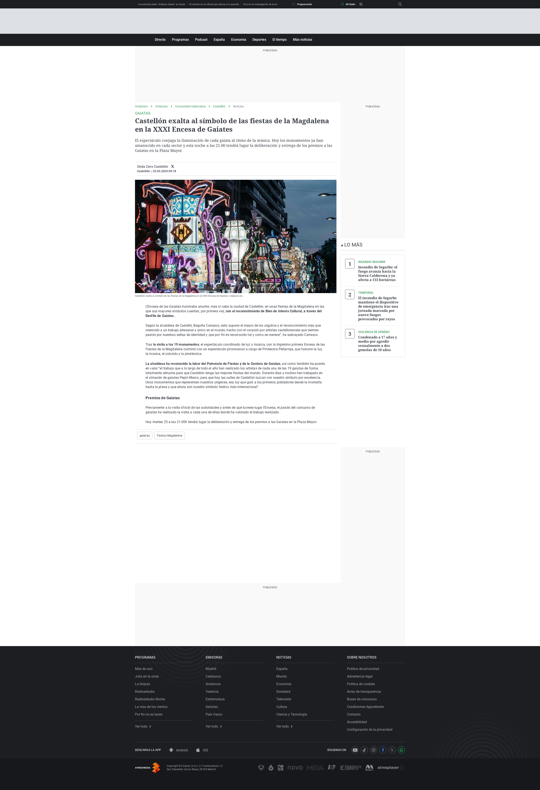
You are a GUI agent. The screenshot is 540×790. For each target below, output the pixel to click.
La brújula (142, 684)
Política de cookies (361, 684)
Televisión (283, 699)
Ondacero (141, 106)
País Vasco (214, 714)
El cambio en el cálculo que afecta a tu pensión (214, 4)
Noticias (238, 106)
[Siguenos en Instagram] (373, 749)
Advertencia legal (360, 676)
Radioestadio (145, 692)
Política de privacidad (363, 669)
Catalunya (213, 676)
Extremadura (215, 699)
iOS (205, 750)
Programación (304, 4)
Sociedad (283, 692)
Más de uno (144, 669)
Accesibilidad (357, 722)
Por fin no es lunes (148, 714)
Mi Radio (350, 4)
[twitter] (172, 166)
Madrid (211, 669)
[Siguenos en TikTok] (364, 749)
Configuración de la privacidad (369, 730)
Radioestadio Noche (150, 699)
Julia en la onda (147, 676)
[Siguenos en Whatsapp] (401, 749)
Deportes (259, 40)
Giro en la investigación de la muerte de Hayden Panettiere (274, 4)
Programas (180, 40)
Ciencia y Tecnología (291, 714)
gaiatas (145, 435)
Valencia (212, 692)
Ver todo (141, 726)
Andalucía (213, 684)
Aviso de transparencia (364, 692)
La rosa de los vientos (151, 707)
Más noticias (302, 40)
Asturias (212, 707)
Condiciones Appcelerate (365, 707)
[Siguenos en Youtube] (355, 749)
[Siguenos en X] (392, 749)
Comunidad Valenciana (190, 106)
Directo (160, 40)
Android (181, 750)
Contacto (353, 714)
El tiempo (280, 40)
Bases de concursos (362, 699)
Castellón (219, 106)
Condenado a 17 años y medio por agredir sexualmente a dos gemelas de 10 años (377, 343)
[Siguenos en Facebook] (382, 749)
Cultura (281, 707)
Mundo (281, 676)
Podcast (201, 40)
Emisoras (161, 106)
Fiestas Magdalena (169, 435)
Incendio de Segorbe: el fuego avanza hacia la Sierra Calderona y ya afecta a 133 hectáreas (377, 273)
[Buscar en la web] (400, 4)
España (219, 40)
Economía (238, 40)
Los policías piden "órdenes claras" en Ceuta (161, 4)
